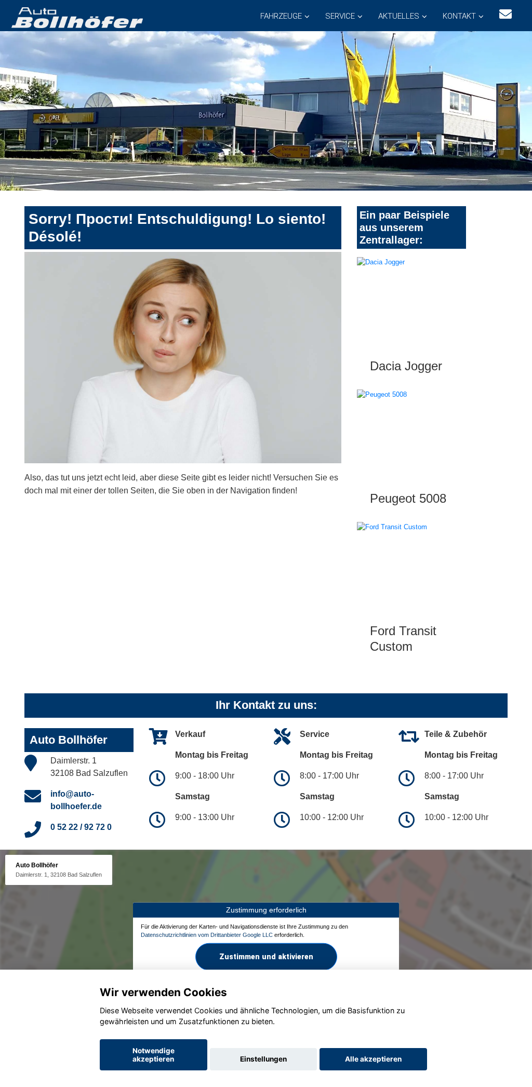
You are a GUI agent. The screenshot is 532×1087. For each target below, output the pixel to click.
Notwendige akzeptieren (153, 1054)
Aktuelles (398, 16)
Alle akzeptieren (373, 1059)
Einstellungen (263, 1059)
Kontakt (459, 16)
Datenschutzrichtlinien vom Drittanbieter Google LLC (207, 934)
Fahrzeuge (281, 16)
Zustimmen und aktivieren (266, 956)
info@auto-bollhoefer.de (76, 800)
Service (340, 16)
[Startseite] (76, 17)
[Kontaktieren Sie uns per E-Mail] (505, 14)
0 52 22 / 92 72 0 (81, 827)
